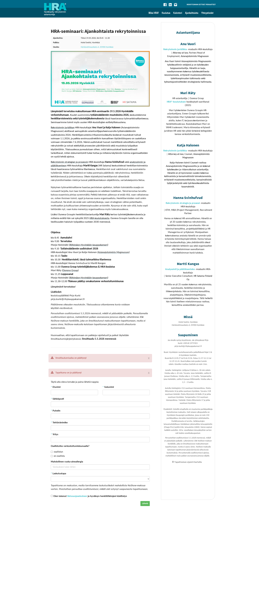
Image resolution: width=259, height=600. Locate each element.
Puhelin (55, 411)
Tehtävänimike (59, 422)
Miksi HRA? (154, 13)
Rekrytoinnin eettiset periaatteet (201, 5)
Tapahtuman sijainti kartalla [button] (188, 462)
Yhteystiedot (207, 13)
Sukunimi (108, 387)
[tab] (186, 462)
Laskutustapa (58, 473)
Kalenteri (177, 13)
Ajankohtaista (191, 13)
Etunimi (56, 387)
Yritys (54, 434)
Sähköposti (57, 399)
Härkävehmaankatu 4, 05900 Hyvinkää (97, 47)
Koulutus (166, 13)
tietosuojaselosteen (77, 496)
